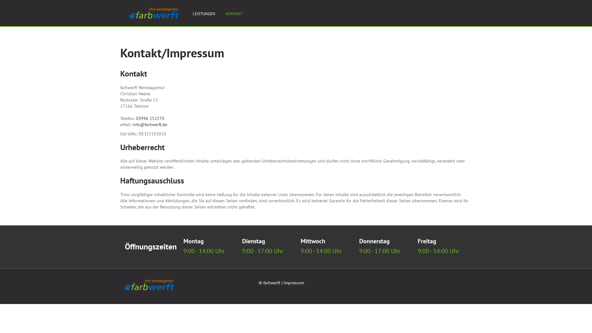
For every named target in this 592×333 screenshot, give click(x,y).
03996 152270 (150, 118)
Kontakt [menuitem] (234, 13)
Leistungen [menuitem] (204, 13)
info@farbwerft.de (150, 124)
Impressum (294, 283)
